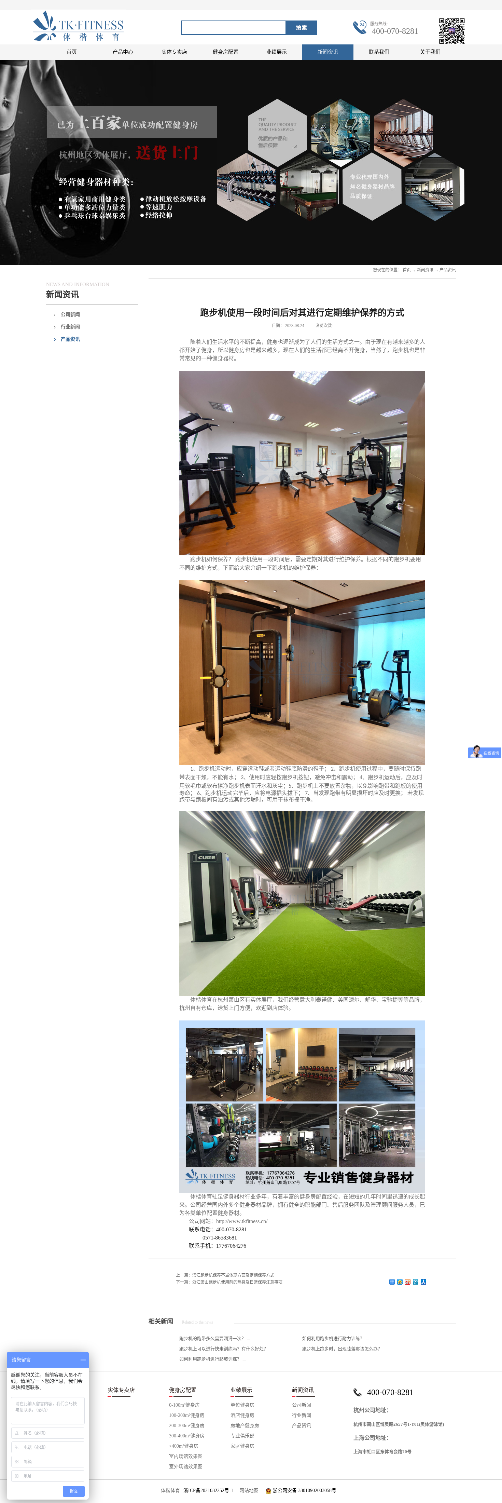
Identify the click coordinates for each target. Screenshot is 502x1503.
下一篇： (229, 1282)
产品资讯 (448, 270)
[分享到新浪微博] (408, 1282)
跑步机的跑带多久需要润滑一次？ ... (214, 1338)
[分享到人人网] (424, 1282)
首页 (72, 52)
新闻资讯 (425, 270)
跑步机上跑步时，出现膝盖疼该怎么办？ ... (344, 1348)
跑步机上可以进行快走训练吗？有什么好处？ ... (225, 1348)
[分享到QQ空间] (400, 1282)
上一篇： (225, 1275)
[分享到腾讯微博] (416, 1282)
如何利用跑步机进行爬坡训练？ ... (212, 1359)
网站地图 (248, 1490)
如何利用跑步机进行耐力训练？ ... (335, 1338)
